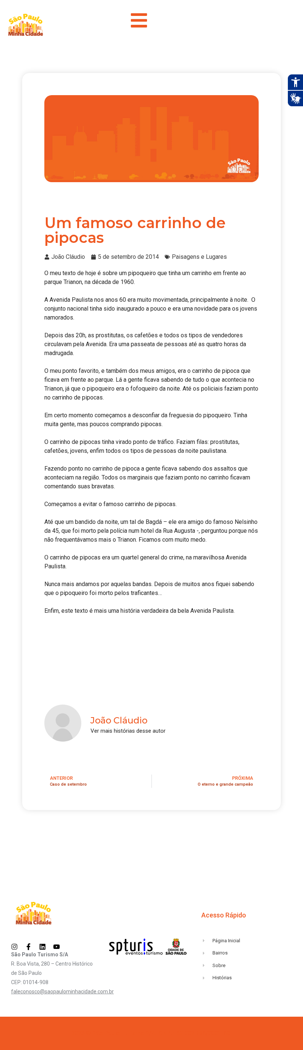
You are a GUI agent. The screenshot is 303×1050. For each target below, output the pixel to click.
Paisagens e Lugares (199, 256)
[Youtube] (56, 946)
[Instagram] (14, 946)
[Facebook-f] (28, 946)
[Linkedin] (42, 946)
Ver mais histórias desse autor (128, 731)
